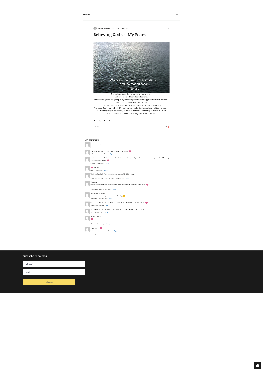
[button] (177, 14)
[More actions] (168, 28)
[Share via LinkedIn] (105, 120)
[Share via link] (110, 120)
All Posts (86, 14)
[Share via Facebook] (94, 120)
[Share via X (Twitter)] (99, 120)
